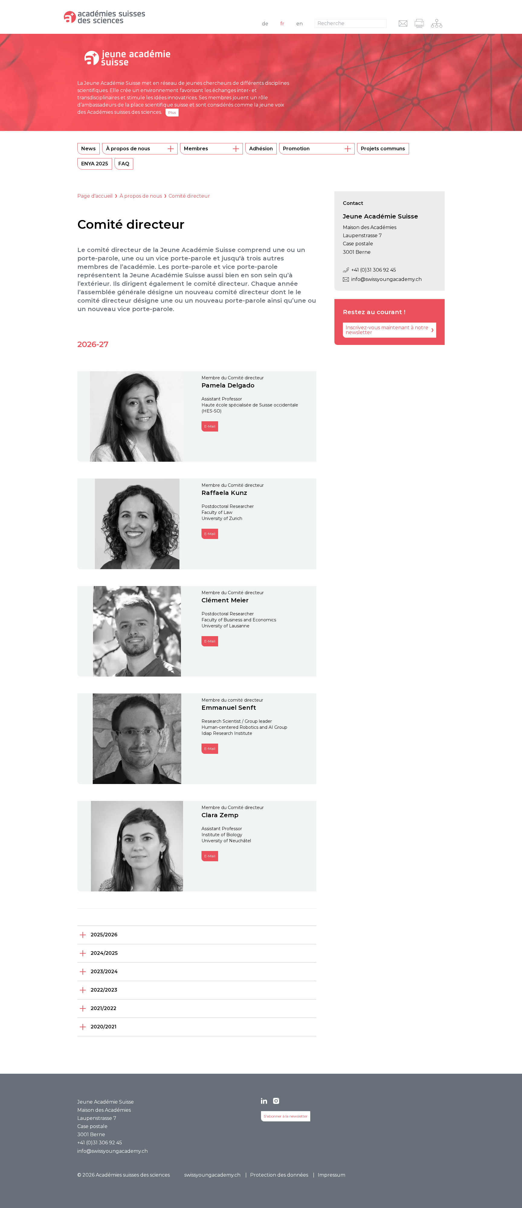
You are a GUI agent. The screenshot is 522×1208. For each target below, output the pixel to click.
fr (282, 24)
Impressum (331, 1175)
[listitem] (196, 935)
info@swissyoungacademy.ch (386, 279)
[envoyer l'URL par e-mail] (403, 23)
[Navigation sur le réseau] (436, 23)
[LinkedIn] (264, 1101)
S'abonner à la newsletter (286, 1116)
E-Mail (209, 426)
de (265, 24)
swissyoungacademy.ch (212, 1175)
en (299, 24)
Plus (172, 112)
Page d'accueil (95, 196)
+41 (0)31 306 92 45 (373, 270)
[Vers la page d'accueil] (135, 17)
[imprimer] (419, 23)
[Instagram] (276, 1101)
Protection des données (279, 1175)
